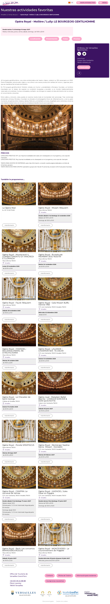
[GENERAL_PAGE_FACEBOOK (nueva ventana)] (79, 73)
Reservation (84, 67)
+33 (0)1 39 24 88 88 (18, 581)
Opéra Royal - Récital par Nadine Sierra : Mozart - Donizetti (54, 446)
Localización (35, 39)
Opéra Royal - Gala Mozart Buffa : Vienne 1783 (54, 304)
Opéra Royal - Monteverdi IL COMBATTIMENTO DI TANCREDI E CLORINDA (18, 256)
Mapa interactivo (87, 3)
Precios (77, 39)
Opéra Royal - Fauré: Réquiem (16, 303)
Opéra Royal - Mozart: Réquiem (53, 208)
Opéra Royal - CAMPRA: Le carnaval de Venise (15, 492)
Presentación (51, 39)
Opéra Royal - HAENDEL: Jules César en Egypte (52, 492)
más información (9, 225)
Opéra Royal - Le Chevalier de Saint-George (16, 398)
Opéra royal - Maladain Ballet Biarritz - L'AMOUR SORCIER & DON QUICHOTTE (52, 399)
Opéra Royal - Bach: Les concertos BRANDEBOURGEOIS (18, 550)
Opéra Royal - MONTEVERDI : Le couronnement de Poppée (53, 550)
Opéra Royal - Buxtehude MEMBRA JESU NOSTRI (50, 256)
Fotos (65, 39)
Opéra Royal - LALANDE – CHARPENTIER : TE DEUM (51, 350)
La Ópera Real (9, 208)
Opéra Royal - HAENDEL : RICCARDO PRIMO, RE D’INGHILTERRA (14, 351)
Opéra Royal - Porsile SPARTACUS (18, 445)
